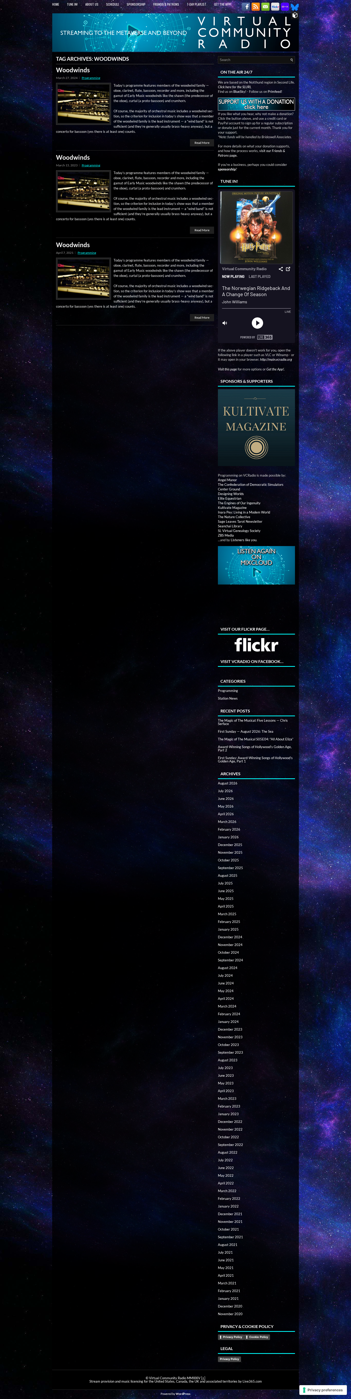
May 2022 (226, 1175)
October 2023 (228, 1045)
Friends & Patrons (166, 4)
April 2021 (226, 1275)
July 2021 (225, 1252)
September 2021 (230, 1237)
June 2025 (226, 891)
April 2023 (226, 1091)
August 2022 (227, 1152)
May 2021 (226, 1268)
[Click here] (256, 432)
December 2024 (230, 937)
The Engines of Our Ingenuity (239, 503)
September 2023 (230, 1052)
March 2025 (227, 914)
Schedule (112, 4)
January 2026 (228, 837)
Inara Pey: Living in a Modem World (244, 512)
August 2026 (227, 783)
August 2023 (227, 1060)
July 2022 (225, 1160)
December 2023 (230, 1029)
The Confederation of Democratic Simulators (250, 484)
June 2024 (226, 983)
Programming (91, 78)
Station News (228, 698)
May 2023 (226, 1083)
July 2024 (225, 975)
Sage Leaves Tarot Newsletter (240, 521)
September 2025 (230, 868)
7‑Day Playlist (196, 4)
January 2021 (228, 1298)
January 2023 (228, 1114)
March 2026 (227, 822)
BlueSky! (239, 91)
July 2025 (225, 883)
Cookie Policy (258, 1337)
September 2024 (230, 960)
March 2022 (227, 1191)
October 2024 (228, 952)
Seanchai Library (230, 526)
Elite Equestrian (229, 498)
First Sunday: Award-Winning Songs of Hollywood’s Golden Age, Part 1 (255, 759)
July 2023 (225, 1068)
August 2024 (227, 968)
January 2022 (228, 1206)
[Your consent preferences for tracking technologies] (323, 1390)
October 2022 (228, 1137)
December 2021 (230, 1214)
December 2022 (230, 1122)
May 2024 (226, 991)
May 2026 (226, 806)
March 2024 (227, 1006)
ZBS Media (226, 535)
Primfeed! (275, 91)
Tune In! (72, 4)
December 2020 (230, 1306)
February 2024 (229, 1014)
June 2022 (226, 1168)
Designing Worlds (231, 494)
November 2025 (230, 852)
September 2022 (230, 1145)
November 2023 (230, 1037)
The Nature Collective (234, 517)
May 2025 (226, 899)
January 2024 (228, 1022)
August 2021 (227, 1245)
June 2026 (226, 799)
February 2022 (229, 1198)
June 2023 (226, 1075)
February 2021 (229, 1291)
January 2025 (228, 929)
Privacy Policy (232, 1337)
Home (55, 4)
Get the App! (222, 4)
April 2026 (226, 814)
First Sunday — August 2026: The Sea (245, 731)
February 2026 (229, 829)
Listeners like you (243, 540)
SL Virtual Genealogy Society (239, 531)
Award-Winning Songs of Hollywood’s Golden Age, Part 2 (255, 748)
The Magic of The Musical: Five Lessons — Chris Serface (253, 722)
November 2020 (230, 1314)
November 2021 (230, 1222)
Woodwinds (73, 70)
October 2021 (228, 1229)
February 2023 (229, 1106)
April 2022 (226, 1183)
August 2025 (227, 875)
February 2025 (229, 922)
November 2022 (230, 1129)
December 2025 (230, 845)
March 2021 (227, 1283)
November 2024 (230, 945)
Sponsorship (136, 4)
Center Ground (229, 489)
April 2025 (226, 906)
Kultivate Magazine (232, 508)
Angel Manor (227, 480)
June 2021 (226, 1260)
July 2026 (225, 791)
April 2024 (226, 999)
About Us (91, 4)
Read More (202, 143)
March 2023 (227, 1098)
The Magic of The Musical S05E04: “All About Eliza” (255, 739)
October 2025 (228, 860)
